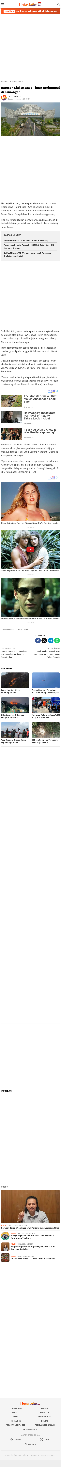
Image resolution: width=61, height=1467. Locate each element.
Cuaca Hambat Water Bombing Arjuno (11, 691)
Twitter (46, 1439)
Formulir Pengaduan (45, 1425)
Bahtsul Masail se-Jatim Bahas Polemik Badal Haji (26, 240)
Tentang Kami (15, 1408)
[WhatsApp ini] (57, 640)
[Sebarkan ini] (38, 640)
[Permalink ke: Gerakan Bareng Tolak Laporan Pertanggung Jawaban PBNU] (30, 1206)
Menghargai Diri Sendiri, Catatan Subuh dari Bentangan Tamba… (32, 1237)
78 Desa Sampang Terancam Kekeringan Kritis (45, 741)
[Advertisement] (30, 47)
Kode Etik (44, 1412)
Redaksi (44, 1408)
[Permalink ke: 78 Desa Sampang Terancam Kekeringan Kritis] (46, 730)
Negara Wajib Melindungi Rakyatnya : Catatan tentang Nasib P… (33, 1247)
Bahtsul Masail (8, 629)
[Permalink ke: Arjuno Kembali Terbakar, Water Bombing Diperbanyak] (46, 680)
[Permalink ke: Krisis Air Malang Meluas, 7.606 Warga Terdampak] (46, 705)
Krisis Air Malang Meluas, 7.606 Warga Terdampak (46, 716)
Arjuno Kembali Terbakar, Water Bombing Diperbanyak (45, 691)
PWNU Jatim (23, 629)
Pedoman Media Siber (15, 1425)
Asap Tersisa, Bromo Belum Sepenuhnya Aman (13, 741)
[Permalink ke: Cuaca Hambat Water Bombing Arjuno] (15, 680)
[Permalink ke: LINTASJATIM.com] (4, 97)
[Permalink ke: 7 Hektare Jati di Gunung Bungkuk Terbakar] (15, 705)
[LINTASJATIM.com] (30, 4)
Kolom (4, 1186)
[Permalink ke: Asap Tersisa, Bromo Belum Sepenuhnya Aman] (15, 730)
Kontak (44, 1421)
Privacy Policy (44, 1417)
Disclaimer (15, 1421)
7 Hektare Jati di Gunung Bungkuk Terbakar (12, 716)
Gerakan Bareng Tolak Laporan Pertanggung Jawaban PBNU (30, 1228)
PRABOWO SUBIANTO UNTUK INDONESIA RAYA (33, 1258)
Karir (15, 1417)
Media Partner (30, 1429)
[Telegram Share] (50, 640)
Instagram (32, 1444)
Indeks (15, 1412)
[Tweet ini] (44, 640)
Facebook (17, 1439)
